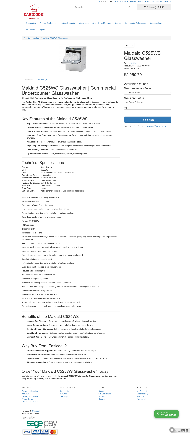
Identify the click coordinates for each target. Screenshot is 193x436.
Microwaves (83, 23)
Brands (101, 391)
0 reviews (149, 126)
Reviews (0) (42, 79)
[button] (179, 431)
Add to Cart (148, 119)
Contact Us (64, 391)
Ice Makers (30, 29)
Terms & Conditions (30, 401)
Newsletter (141, 399)
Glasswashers (156, 23)
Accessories (31, 23)
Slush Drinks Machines (101, 23)
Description (28, 79)
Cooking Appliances (48, 23)
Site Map (63, 396)
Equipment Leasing (30, 391)
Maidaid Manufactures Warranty (138, 88)
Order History (142, 393)
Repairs (42, 29)
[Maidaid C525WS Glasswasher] (73, 58)
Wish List (140, 396)
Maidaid (134, 63)
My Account (142, 391)
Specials (101, 399)
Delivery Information (30, 396)
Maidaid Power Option (134, 97)
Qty (125, 107)
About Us (25, 393)
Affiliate (101, 396)
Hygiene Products (67, 23)
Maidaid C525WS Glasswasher (56, 38)
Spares (118, 23)
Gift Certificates (104, 393)
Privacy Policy (27, 399)
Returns (63, 393)
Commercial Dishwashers (135, 23)
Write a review (160, 126)
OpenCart (36, 411)
